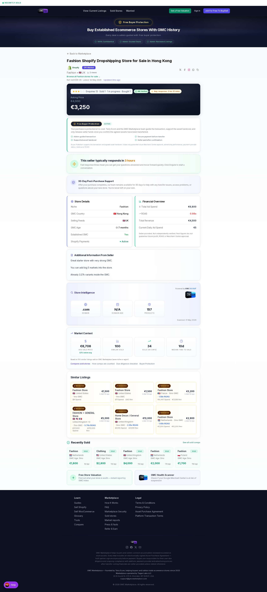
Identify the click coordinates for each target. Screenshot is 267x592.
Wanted (130, 10)
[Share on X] (180, 70)
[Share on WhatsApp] (193, 70)
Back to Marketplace (80, 53)
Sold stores (110, 515)
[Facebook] (131, 547)
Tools (77, 520)
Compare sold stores (80, 364)
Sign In (197, 11)
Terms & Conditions (145, 502)
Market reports (112, 520)
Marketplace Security (116, 511)
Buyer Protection (147, 364)
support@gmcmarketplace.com (133, 579)
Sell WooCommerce (84, 511)
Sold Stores (116, 10)
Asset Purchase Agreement (149, 511)
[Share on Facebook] (185, 70)
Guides (77, 502)
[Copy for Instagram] (189, 70)
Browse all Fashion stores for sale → (83, 76)
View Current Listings (94, 10)
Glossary (78, 515)
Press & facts (111, 524)
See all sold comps (191, 442)
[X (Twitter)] (135, 547)
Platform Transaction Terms (149, 515)
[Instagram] (127, 547)
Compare (79, 524)
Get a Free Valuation (180, 11)
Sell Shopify (80, 507)
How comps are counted (103, 364)
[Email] (140, 547)
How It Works (111, 502)
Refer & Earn (111, 528)
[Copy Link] (198, 70)
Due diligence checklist (127, 364)
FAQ (107, 507)
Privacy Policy (142, 507)
